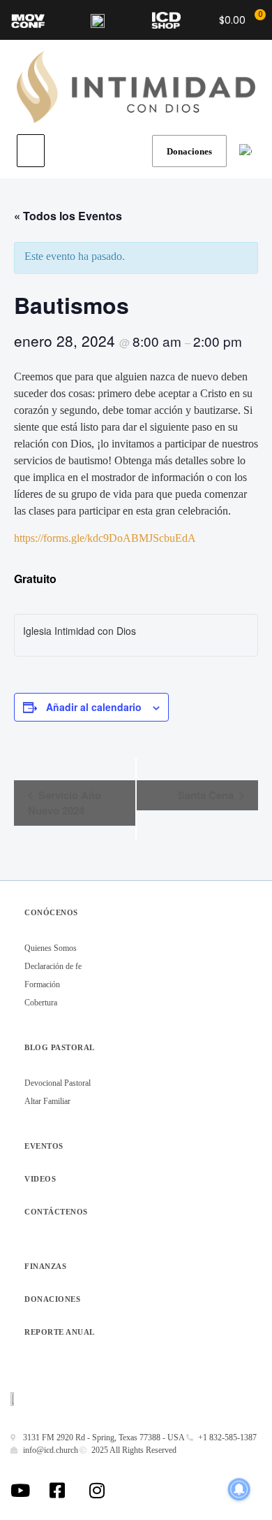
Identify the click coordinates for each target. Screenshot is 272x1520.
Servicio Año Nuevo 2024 (64, 802)
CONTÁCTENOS (56, 1211)
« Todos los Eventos (68, 216)
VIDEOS (40, 1179)
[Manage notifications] (239, 1489)
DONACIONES (52, 1299)
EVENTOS (43, 1146)
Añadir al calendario (94, 707)
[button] (31, 150)
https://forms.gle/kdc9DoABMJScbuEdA (105, 538)
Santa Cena (207, 795)
